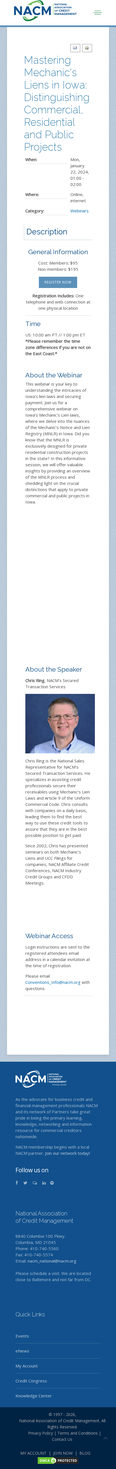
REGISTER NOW (58, 282)
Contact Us (62, 1439)
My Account (26, 1366)
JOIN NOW (63, 1453)
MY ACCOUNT (33, 1453)
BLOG (84, 1453)
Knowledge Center (33, 1395)
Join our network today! (67, 1153)
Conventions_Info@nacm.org (53, 982)
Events (22, 1336)
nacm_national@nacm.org (52, 1261)
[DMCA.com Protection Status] (58, 1460)
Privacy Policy (38, 1433)
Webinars (79, 211)
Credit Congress (31, 1381)
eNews (22, 1351)
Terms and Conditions (77, 1433)
